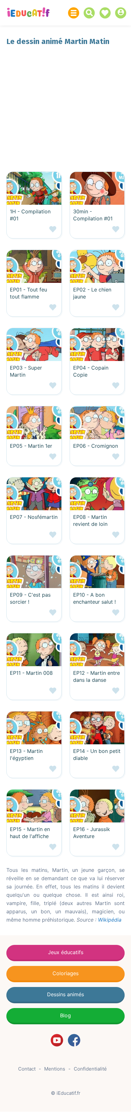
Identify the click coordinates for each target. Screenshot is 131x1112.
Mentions (54, 1069)
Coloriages (65, 973)
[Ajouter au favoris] (34, 231)
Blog (65, 1015)
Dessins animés (65, 994)
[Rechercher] (91, 13)
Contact (27, 1069)
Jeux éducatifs (65, 952)
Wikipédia (109, 920)
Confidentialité (90, 1069)
